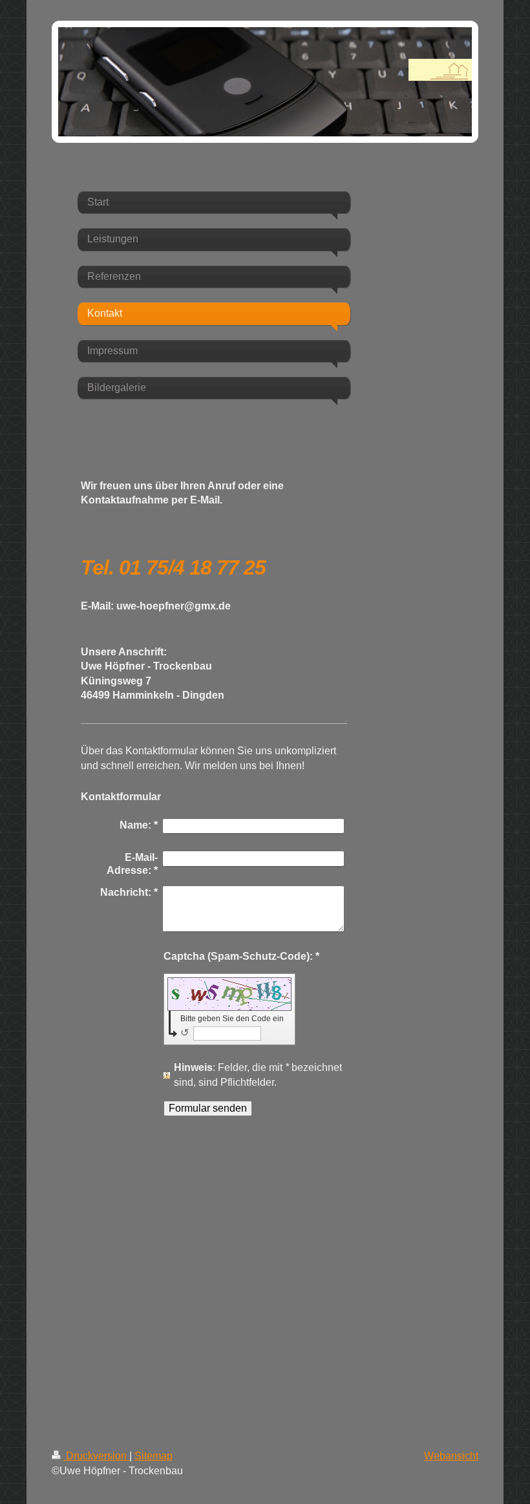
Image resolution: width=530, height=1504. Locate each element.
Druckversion (96, 1455)
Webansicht (451, 1455)
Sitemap (153, 1455)
